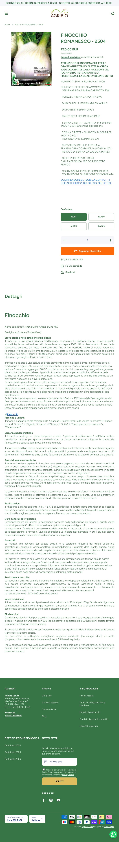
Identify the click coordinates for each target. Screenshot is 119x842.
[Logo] (59, 13)
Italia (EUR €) (14, 820)
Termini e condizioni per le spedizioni (92, 704)
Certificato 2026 (13, 759)
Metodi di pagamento (89, 712)
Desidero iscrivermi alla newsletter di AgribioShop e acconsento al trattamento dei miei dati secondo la (59, 772)
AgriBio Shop (87, 827)
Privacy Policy (68, 775)
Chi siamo (47, 695)
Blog (44, 716)
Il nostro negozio (50, 702)
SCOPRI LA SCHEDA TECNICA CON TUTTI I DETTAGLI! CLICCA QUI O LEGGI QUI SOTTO (86, 181)
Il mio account (86, 695)
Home (7, 24)
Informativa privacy (88, 726)
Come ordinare (49, 709)
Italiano (35, 820)
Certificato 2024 (13, 745)
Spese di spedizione (71, 57)
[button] (112, 13)
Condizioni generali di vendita (93, 719)
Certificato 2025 (13, 752)
